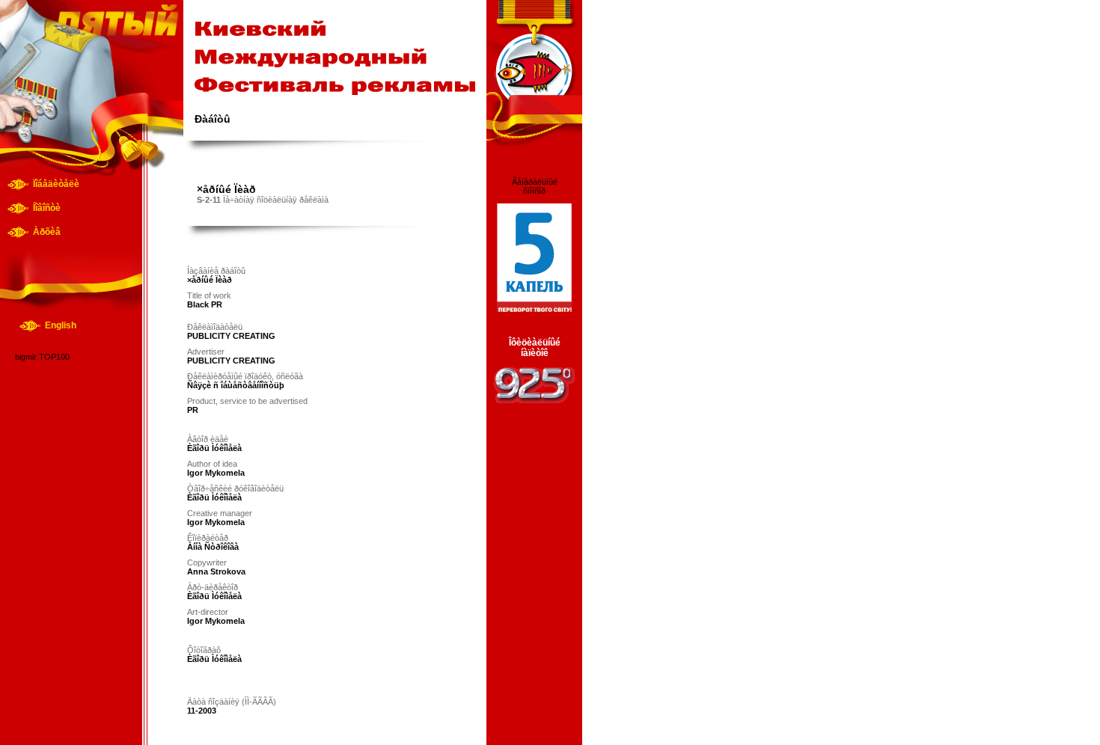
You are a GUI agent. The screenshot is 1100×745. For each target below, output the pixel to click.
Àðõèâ (47, 232)
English (60, 325)
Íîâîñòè (47, 208)
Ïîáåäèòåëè (56, 184)
